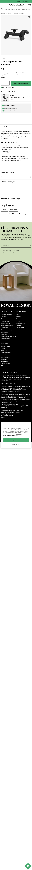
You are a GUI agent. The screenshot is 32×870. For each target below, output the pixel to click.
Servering (19, 318)
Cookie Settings (16, 444)
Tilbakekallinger (5, 338)
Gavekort (3, 316)
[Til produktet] (16, 98)
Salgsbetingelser (5, 323)
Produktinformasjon (7, 172)
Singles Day (4, 359)
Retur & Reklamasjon (7, 329)
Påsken (3, 348)
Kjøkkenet (19, 325)
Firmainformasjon (6, 321)
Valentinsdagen (5, 346)
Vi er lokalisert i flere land (8, 383)
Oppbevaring (20, 327)
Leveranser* (4, 327)
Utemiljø (18, 329)
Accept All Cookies (16, 440)
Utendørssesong (5, 352)
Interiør (18, 321)
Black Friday (4, 361)
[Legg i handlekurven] (28, 97)
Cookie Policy (5, 332)
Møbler (18, 314)
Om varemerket (6, 177)
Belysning (19, 316)
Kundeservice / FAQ (6, 314)
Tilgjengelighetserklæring (8, 336)
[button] (28, 5)
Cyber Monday (5, 363)
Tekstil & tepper (20, 323)
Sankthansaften (5, 357)
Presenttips (4, 350)
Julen (2, 365)
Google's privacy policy (12, 435)
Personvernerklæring (7, 325)
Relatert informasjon (8, 182)
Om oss (3, 318)
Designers (4, 334)
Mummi (3, 354)
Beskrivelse (4, 127)
